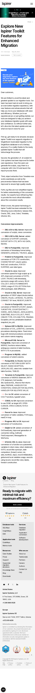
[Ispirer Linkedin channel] (17, 584)
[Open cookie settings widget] (3, 689)
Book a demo (17, 505)
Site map (4, 664)
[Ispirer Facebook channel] (8, 584)
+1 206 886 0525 (9, 603)
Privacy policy (10, 664)
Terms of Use (29, 664)
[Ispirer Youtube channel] (4, 584)
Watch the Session (19, 16)
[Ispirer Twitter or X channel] (12, 584)
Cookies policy (19, 664)
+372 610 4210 (8, 620)
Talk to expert (17, 55)
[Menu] (31, 4)
